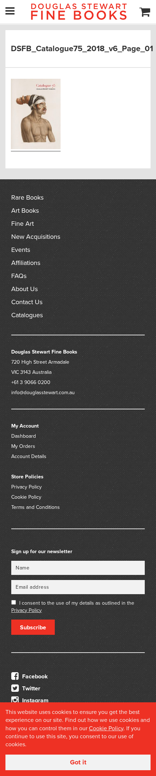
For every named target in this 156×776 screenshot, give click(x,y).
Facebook (34, 676)
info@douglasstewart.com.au (43, 392)
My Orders (23, 446)
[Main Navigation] (10, 11)
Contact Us (26, 302)
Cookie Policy (26, 497)
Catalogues (27, 315)
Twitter (30, 688)
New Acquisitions (35, 237)
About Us (24, 289)
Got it (78, 762)
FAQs (18, 276)
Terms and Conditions (35, 507)
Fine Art (22, 224)
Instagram (35, 700)
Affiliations (25, 263)
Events (20, 250)
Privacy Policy (26, 487)
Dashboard (23, 436)
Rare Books (27, 197)
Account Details (28, 456)
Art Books (25, 211)
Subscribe (33, 627)
